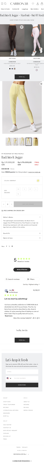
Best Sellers (35, 9)
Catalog (6, 433)
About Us (26, 401)
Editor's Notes (8, 217)
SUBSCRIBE (22, 385)
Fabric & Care (8, 238)
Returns (5, 407)
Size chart (7, 192)
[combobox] (31, 284)
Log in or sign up (34, 172)
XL (18, 194)
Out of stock (28, 204)
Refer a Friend (28, 410)
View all (22, 77)
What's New (7, 401)
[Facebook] (6, 246)
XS (18, 189)
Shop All (6, 416)
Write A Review (22, 269)
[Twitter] (9, 246)
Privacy (25, 447)
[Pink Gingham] (36, 70)
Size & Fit (6, 233)
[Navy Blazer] (12, 68)
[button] (22, 461)
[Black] (10, 68)
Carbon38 (15, 9)
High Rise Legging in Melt (12, 63)
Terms (18, 447)
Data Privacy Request (10, 430)
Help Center (7, 424)
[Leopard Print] (14, 68)
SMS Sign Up (7, 436)
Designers (6, 413)
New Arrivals (5, 9)
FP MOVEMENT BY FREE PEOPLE (13, 154)
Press (5, 439)
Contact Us (7, 427)
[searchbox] (14, 279)
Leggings (25, 9)
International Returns (10, 410)
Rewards (26, 404)
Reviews (26, 407)
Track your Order (9, 404)
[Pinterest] (12, 246)
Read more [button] (8, 316)
